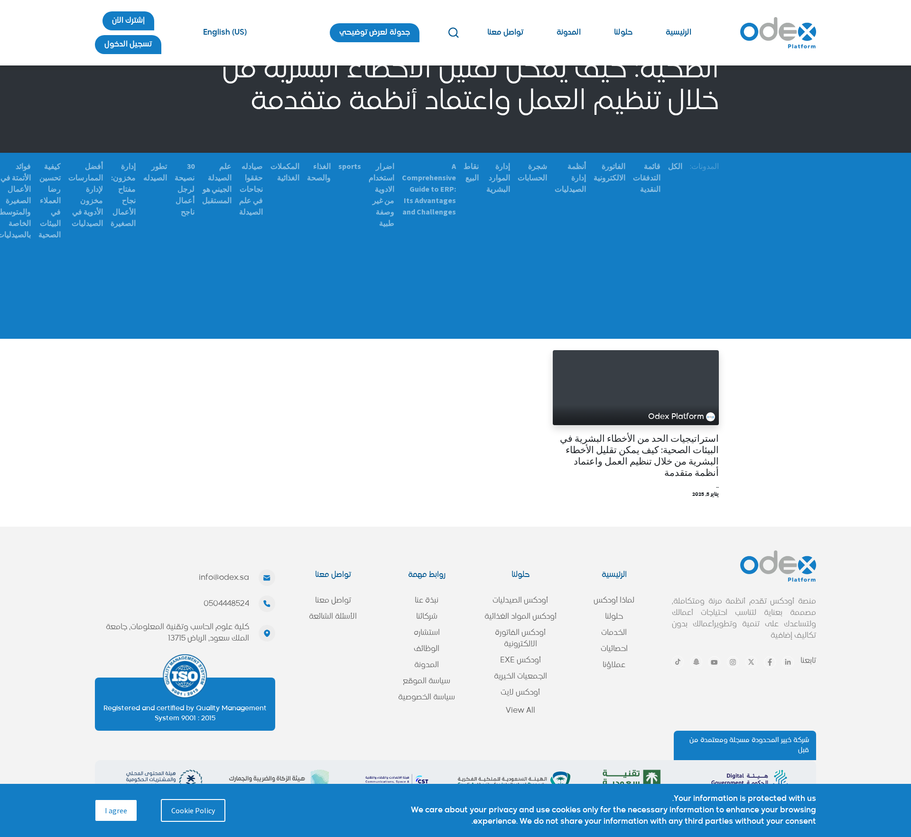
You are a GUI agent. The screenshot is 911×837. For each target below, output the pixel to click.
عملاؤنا (614, 665)
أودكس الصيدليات (520, 600)
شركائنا (426, 617)
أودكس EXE (520, 660)
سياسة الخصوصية (426, 697)
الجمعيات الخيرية (520, 676)
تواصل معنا (505, 33)
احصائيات (614, 649)
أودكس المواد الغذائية (520, 617)
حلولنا (623, 33)
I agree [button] (116, 810)
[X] (751, 662)
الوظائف (426, 649)
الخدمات (614, 633)
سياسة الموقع (426, 681)
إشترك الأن (128, 21)
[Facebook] (770, 662)
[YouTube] (714, 662)
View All (520, 711)
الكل (675, 166)
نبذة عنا (426, 600)
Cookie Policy (193, 810)
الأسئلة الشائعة (333, 617)
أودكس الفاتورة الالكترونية (520, 638)
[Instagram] (733, 662)
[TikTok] (678, 662)
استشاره (427, 633)
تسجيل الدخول (128, 44)
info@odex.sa (224, 578)
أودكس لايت (520, 693)
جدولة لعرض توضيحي (374, 33)
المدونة (569, 33)
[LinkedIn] (788, 662)
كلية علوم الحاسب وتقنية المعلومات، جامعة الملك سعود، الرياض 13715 (177, 632)
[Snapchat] (696, 662)
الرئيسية (678, 33)
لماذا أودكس (614, 600)
